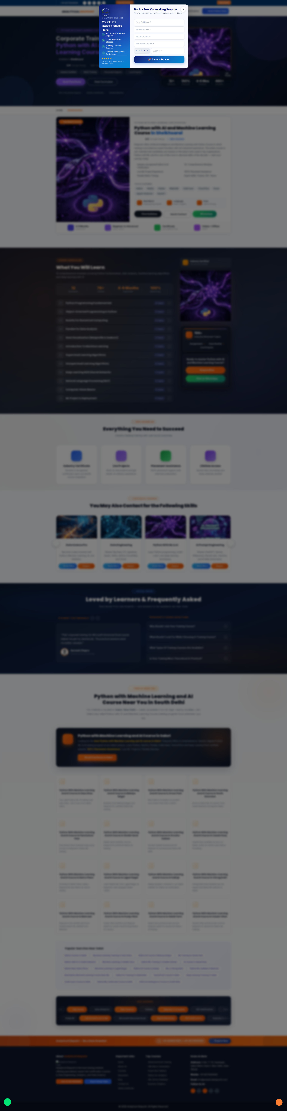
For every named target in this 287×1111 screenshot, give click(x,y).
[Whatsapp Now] (7, 1102)
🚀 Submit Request (159, 59)
